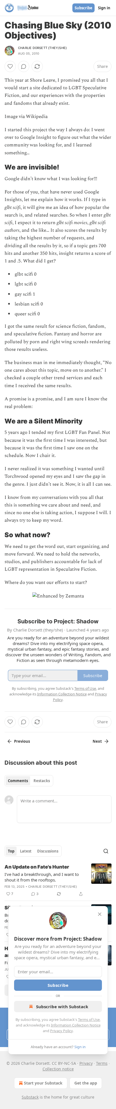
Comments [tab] (18, 780)
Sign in (104, 7)
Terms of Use (89, 1019)
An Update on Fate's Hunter (37, 867)
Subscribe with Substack (62, 1006)
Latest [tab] (26, 851)
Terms (102, 1063)
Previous (22, 741)
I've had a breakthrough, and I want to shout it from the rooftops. (42, 877)
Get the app (85, 1083)
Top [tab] (11, 851)
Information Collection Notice (76, 1025)
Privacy (86, 1063)
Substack (30, 1097)
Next (97, 741)
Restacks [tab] (42, 780)
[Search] (105, 851)
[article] (58, 880)
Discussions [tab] (47, 851)
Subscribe (83, 7)
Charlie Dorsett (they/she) (42, 48)
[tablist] (29, 780)
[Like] (10, 66)
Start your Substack (43, 1083)
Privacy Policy (61, 1030)
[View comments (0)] (23, 66)
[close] (99, 914)
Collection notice (58, 1069)
